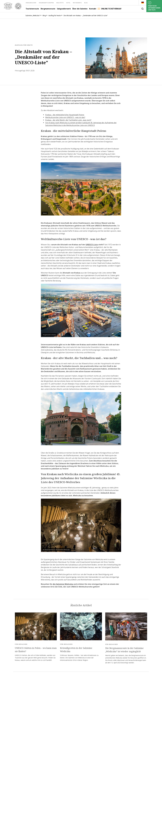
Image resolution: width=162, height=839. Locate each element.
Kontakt (92, 8)
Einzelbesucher (31, 3)
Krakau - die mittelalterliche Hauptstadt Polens (64, 114)
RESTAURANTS (77, 3)
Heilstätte (60, 3)
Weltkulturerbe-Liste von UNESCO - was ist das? (65, 117)
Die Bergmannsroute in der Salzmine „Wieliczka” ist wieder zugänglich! (124, 650)
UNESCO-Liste (92, 244)
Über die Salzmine (80, 8)
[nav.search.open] (142, 8)
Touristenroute (32, 8)
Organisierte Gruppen (46, 3)
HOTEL (68, 3)
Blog (86, 3)
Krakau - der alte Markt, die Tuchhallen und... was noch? (68, 120)
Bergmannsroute (48, 8)
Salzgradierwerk (64, 8)
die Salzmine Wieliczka (63, 584)
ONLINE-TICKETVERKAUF (111, 8)
